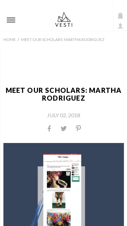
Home (9, 39)
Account (120, 25)
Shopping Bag (120, 15)
